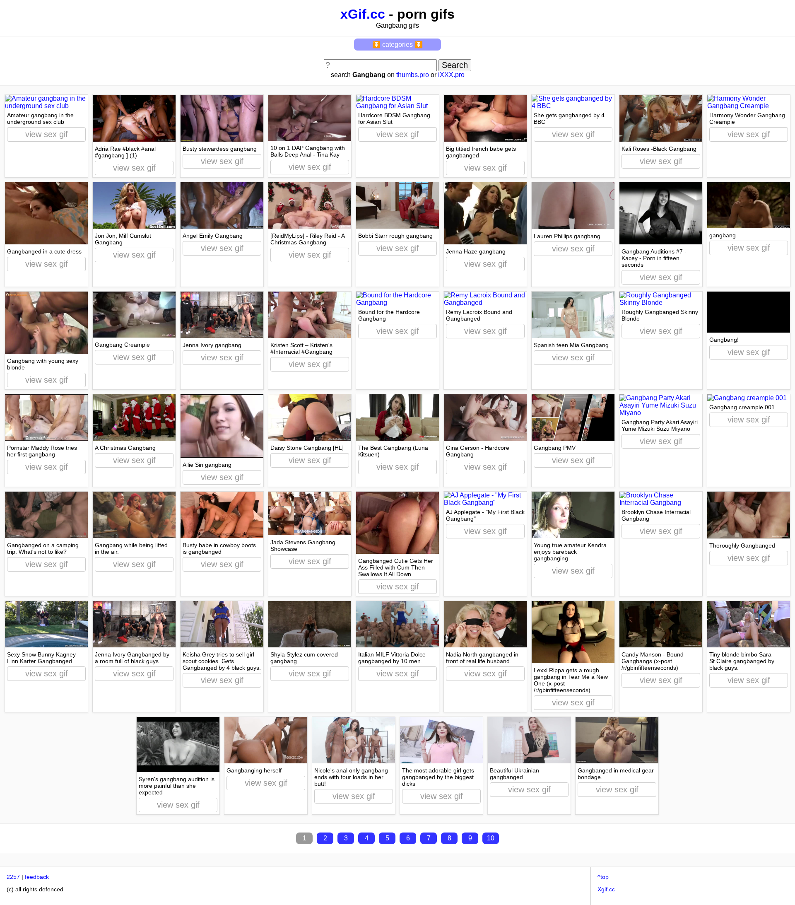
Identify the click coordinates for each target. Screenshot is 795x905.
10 (490, 838)
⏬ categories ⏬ (397, 44)
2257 (13, 877)
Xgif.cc (606, 889)
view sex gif (46, 134)
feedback (37, 877)
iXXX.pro (451, 74)
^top (603, 877)
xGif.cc (362, 14)
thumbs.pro (412, 74)
